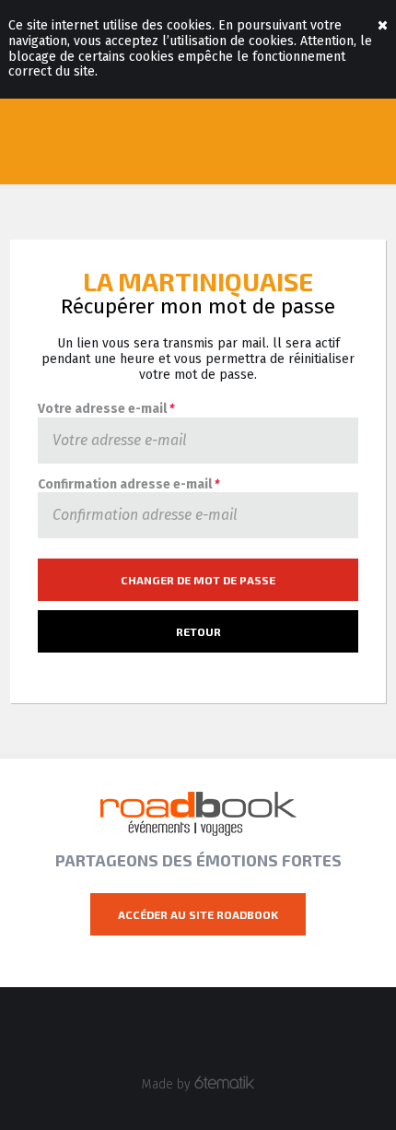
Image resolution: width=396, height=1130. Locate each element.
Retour (198, 631)
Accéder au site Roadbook (198, 914)
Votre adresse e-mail (106, 409)
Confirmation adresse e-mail (128, 484)
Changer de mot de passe (198, 579)
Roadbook (198, 814)
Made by (168, 1084)
